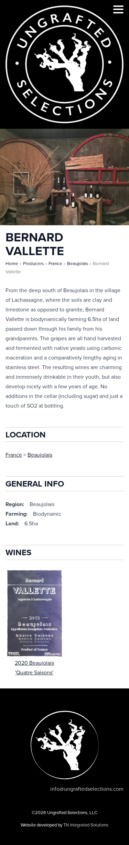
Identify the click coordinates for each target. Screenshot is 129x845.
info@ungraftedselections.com (86, 789)
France (55, 263)
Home (12, 263)
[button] (118, 10)
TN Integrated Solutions (85, 825)
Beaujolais (77, 263)
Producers (33, 263)
